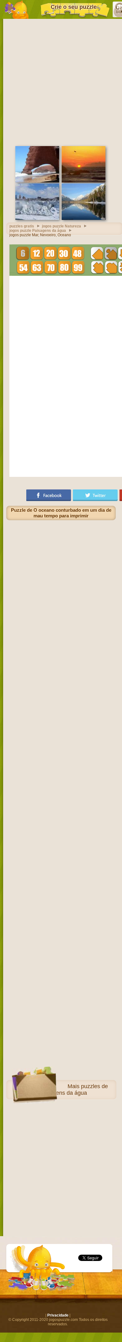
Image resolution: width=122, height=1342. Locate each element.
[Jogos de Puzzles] (16, 9)
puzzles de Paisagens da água (73, 1089)
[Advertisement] (61, 81)
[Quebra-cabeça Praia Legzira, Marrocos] (37, 181)
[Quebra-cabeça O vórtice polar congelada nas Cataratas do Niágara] (37, 218)
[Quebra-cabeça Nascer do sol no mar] (83, 181)
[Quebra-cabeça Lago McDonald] (83, 218)
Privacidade (58, 1315)
